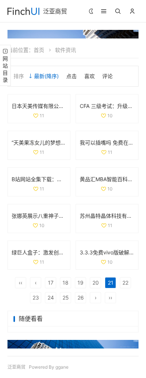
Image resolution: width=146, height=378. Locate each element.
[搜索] (118, 11)
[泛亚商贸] (23, 11)
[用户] (132, 11)
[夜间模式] (91, 11)
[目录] (103, 11)
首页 (39, 50)
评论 (107, 76)
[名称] (73, 34)
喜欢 (89, 76)
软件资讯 (65, 50)
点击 (71, 76)
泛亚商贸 (55, 11)
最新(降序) (46, 76)
